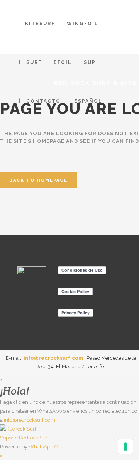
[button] (69, 433)
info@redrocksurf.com (53, 358)
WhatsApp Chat (47, 447)
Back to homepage (38, 180)
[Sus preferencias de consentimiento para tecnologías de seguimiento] (125, 446)
